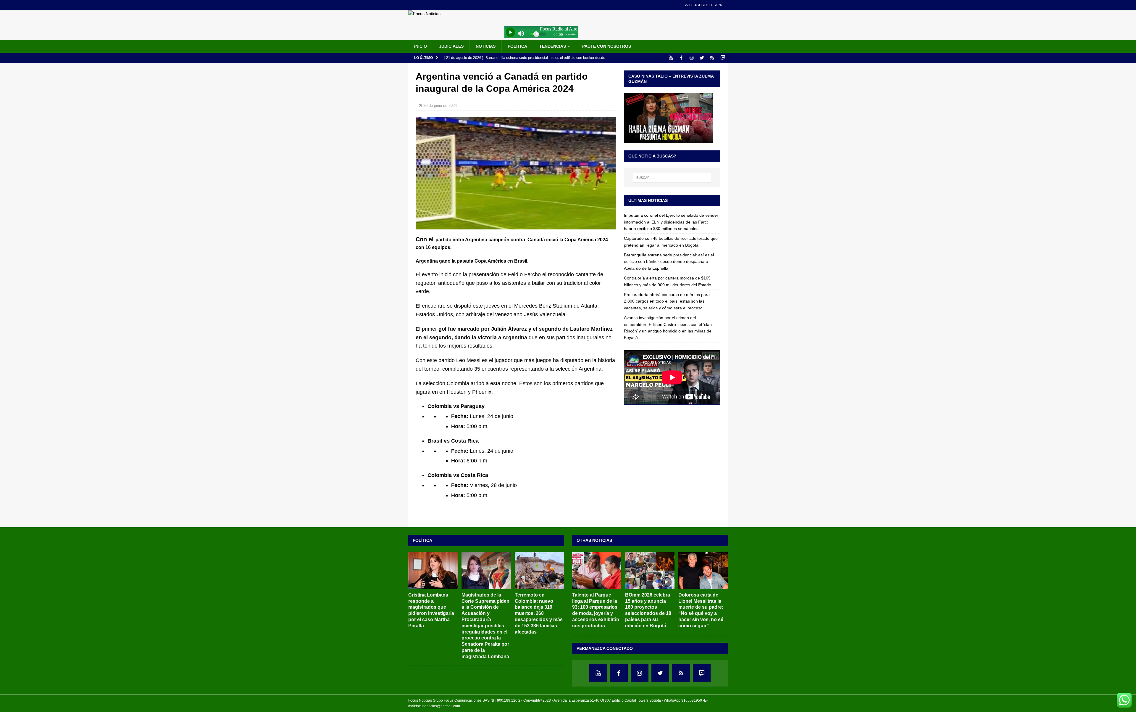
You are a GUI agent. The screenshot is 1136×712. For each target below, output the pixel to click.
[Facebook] (681, 58)
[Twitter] (702, 58)
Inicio (420, 46)
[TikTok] (712, 58)
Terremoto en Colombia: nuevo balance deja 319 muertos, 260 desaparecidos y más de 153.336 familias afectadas (539, 613)
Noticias (486, 46)
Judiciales (451, 46)
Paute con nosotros (606, 46)
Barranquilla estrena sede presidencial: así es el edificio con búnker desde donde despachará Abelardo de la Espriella (669, 262)
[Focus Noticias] (424, 13)
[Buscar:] (672, 178)
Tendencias (552, 46)
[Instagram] (691, 58)
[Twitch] (722, 58)
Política (517, 46)
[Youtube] (671, 58)
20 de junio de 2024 (440, 105)
